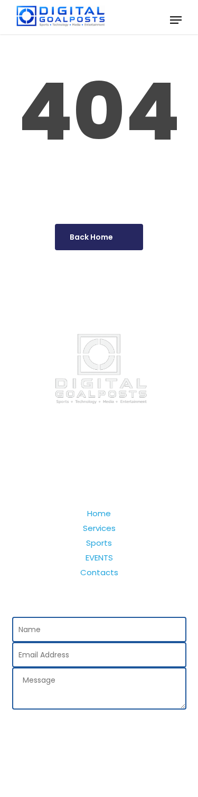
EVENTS (99, 558)
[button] (176, 20)
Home (99, 513)
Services (99, 528)
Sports (99, 543)
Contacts (99, 572)
